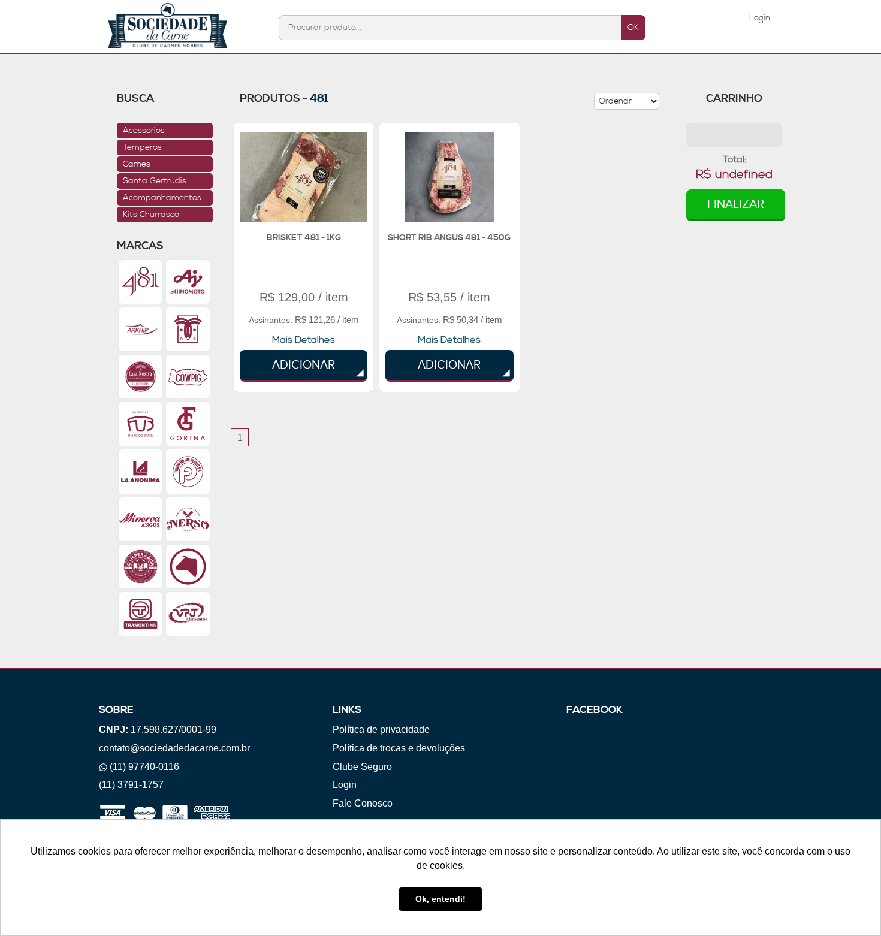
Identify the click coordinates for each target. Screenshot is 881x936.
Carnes (136, 164)
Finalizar (735, 204)
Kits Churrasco (151, 214)
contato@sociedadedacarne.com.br (174, 748)
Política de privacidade (381, 729)
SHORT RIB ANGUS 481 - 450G (449, 238)
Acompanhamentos (162, 197)
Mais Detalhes (303, 340)
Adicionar (303, 365)
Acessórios (144, 130)
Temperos (142, 147)
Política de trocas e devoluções (399, 748)
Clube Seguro (362, 767)
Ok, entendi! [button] (440, 899)
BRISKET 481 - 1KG (304, 238)
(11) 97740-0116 (144, 767)
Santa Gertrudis (154, 181)
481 (319, 98)
